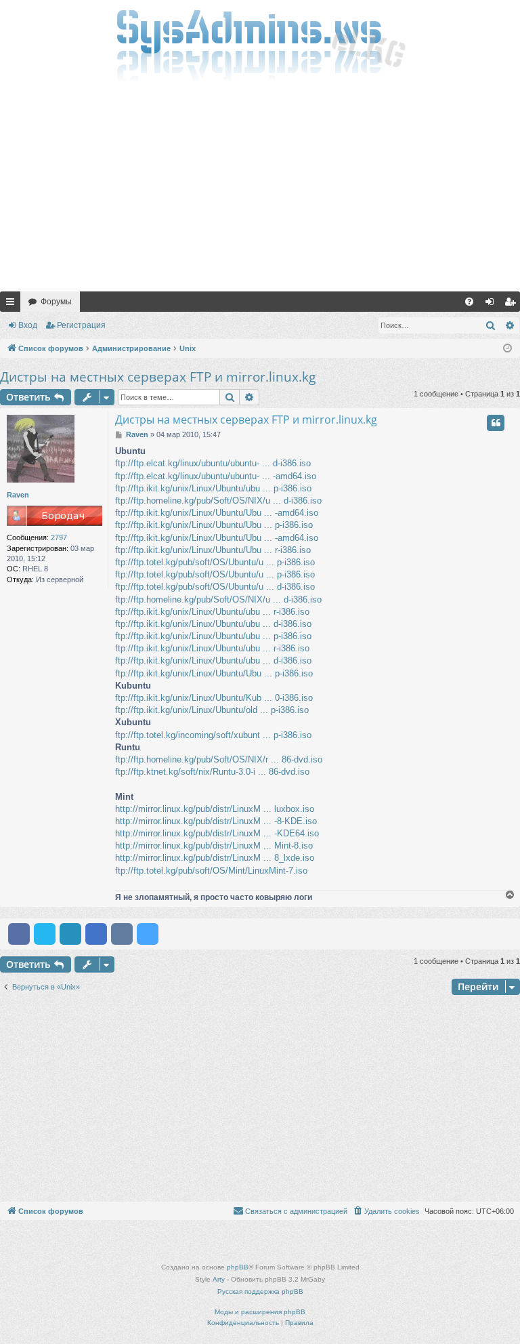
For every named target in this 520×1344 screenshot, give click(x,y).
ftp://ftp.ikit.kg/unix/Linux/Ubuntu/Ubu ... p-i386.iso (214, 525)
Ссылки (12, 304)
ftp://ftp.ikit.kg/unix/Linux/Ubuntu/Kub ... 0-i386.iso (214, 698)
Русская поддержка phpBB (260, 1291)
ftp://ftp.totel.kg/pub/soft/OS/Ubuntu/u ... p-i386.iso (215, 562)
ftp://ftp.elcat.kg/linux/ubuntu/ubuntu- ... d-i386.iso (213, 463)
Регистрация (81, 325)
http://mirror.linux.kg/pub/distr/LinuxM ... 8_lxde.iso (214, 858)
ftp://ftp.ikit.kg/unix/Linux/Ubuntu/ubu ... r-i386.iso (212, 612)
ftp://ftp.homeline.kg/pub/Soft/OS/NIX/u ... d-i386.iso (218, 500)
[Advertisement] (260, 190)
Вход (27, 325)
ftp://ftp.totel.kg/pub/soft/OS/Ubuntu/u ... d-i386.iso (215, 587)
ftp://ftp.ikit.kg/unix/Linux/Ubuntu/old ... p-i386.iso (212, 710)
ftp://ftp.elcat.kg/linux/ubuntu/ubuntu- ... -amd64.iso (215, 476)
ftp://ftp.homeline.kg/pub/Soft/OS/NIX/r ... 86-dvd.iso (218, 759)
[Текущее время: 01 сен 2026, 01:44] (507, 349)
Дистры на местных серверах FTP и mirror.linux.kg (158, 377)
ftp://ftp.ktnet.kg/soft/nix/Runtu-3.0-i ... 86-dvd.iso (212, 772)
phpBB (237, 1267)
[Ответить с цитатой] (495, 423)
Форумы (56, 301)
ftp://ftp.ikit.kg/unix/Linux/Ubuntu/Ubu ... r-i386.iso (213, 550)
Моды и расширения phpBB (260, 1312)
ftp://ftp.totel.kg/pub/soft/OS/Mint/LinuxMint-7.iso (211, 871)
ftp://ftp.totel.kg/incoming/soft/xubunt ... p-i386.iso (213, 735)
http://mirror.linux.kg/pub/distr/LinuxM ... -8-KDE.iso (216, 821)
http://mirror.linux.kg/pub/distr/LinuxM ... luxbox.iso (214, 809)
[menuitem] (469, 301)
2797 (59, 537)
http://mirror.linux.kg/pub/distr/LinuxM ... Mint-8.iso (214, 845)
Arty (219, 1279)
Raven (18, 495)
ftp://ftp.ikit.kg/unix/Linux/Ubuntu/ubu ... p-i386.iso (213, 488)
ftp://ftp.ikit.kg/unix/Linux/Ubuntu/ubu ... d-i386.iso (213, 624)
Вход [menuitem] (492, 304)
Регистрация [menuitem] (512, 304)
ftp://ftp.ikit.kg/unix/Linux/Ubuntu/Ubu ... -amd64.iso (216, 513)
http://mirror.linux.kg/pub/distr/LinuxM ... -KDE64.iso (217, 833)
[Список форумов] (260, 44)
